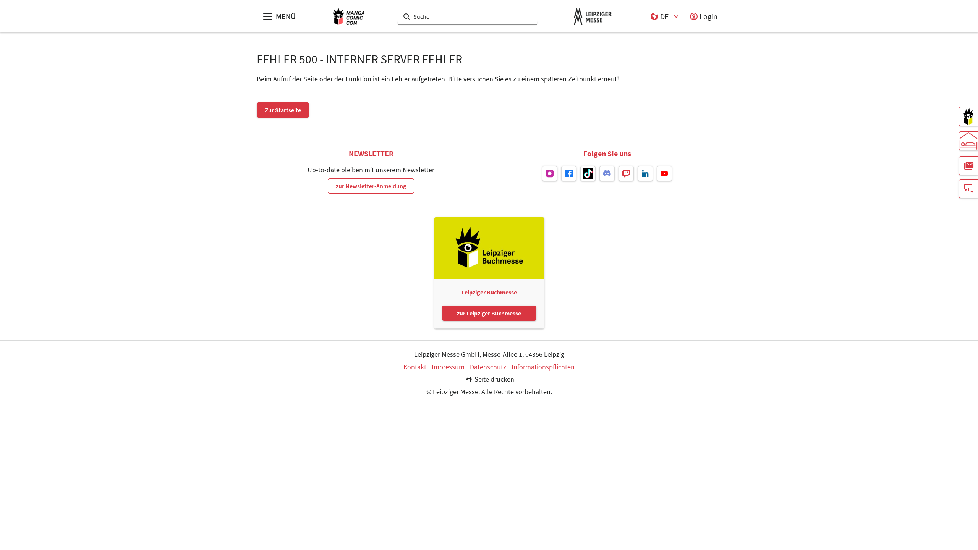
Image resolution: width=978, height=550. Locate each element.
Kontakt (414, 367)
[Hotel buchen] (968, 140)
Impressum (448, 367)
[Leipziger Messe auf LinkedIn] (645, 173)
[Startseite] (348, 16)
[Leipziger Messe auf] (549, 173)
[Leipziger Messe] (592, 16)
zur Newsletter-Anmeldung (371, 186)
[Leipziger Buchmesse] (968, 116)
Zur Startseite (283, 110)
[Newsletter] (968, 165)
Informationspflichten (543, 367)
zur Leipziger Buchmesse (489, 313)
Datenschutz (488, 367)
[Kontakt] (968, 188)
